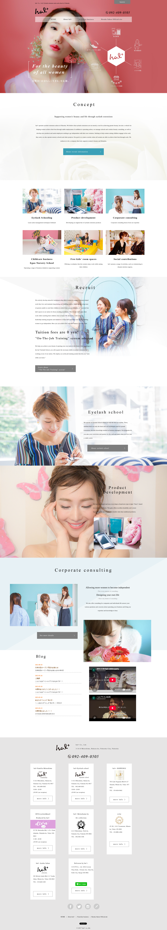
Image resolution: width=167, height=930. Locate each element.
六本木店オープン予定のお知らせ (46, 667)
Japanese (122, 2)
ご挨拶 (37, 678)
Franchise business (83, 917)
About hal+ (71, 917)
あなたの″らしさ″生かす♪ (44, 700)
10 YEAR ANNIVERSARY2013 (45, 714)
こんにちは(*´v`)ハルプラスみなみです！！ (49, 681)
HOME (63, 917)
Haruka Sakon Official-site (99, 917)
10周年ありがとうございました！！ (47, 689)
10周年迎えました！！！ (43, 711)
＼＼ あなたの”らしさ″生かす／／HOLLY (48, 703)
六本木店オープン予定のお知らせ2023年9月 (49, 670)
